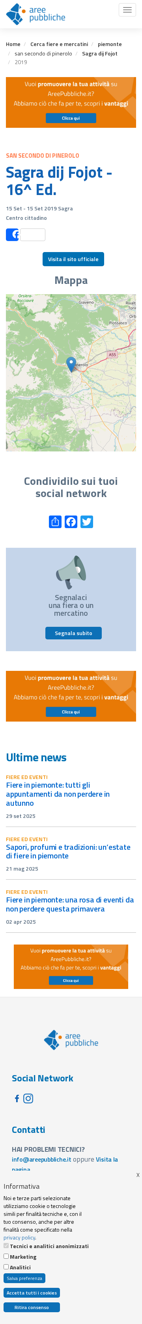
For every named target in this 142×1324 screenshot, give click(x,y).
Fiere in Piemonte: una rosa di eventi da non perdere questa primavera (70, 904)
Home (13, 44)
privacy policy (19, 1237)
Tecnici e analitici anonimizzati (49, 1246)
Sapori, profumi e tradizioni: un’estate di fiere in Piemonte (68, 851)
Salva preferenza (24, 1278)
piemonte (110, 44)
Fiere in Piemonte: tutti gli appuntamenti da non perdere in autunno (58, 794)
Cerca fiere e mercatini (59, 44)
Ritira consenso (32, 1307)
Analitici (20, 1267)
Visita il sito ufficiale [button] (73, 259)
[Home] (35, 14)
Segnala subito (73, 633)
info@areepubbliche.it (41, 1159)
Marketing (23, 1257)
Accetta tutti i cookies (32, 1292)
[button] (71, 365)
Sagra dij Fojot (100, 53)
